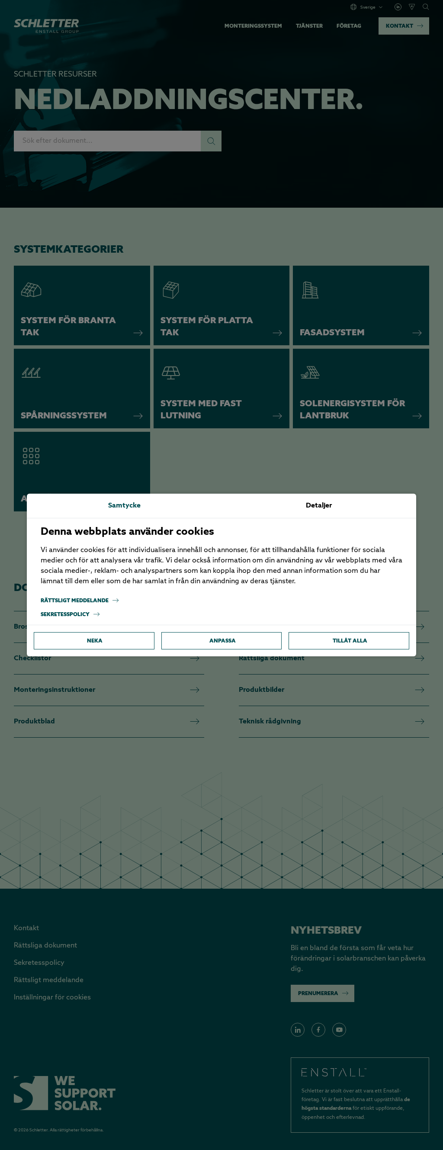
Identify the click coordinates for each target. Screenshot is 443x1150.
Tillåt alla (350, 640)
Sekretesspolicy (65, 614)
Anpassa (222, 640)
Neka (95, 640)
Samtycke (124, 505)
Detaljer (319, 505)
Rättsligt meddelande (75, 600)
